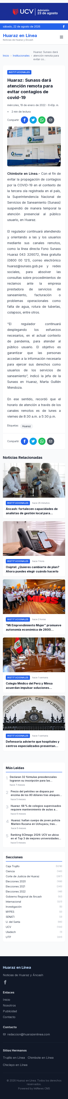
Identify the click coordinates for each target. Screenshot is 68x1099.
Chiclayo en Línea (15, 1065)
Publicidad (10, 1011)
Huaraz (26, 426)
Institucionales (21, 55)
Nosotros (9, 1005)
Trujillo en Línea (14, 1057)
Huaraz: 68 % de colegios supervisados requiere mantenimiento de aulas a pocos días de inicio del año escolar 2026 (36, 807)
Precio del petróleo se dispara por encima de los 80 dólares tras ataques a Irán (36, 793)
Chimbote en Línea (40, 1057)
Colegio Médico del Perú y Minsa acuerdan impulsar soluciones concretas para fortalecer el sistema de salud (32, 686)
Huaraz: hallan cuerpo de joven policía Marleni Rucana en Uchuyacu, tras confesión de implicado (35, 822)
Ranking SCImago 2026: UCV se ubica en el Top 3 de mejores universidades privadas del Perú (35, 836)
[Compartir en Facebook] (24, 120)
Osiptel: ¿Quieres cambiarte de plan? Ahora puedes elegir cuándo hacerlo (32, 569)
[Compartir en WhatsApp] (42, 120)
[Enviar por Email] (50, 120)
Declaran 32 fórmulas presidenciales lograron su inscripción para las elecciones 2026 (33, 778)
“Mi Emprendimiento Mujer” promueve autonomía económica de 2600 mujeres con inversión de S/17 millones (33, 627)
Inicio (6, 55)
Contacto (9, 1017)
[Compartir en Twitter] (33, 120)
